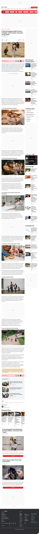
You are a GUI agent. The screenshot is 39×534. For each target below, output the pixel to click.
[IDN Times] (4, 7)
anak (2, 66)
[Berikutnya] (24, 466)
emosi (11, 300)
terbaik (9, 68)
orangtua (6, 64)
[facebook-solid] (18, 61)
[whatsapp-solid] (16, 61)
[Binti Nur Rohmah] (3, 407)
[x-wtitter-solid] (20, 61)
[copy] (23, 61)
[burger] (36, 9)
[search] (29, 7)
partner (6, 68)
